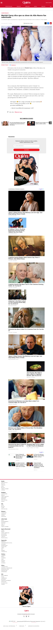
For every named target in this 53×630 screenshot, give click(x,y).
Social (2, 576)
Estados (3, 560)
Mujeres (3, 511)
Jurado (2, 501)
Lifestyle (3, 536)
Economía (3, 544)
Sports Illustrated (5, 529)
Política (3, 554)
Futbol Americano (5, 532)
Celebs (2, 507)
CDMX (2, 559)
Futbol (2, 530)
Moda (35, 6)
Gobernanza (4, 578)
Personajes (3, 497)
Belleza (43, 6)
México (2, 556)
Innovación (3, 581)
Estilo (2, 520)
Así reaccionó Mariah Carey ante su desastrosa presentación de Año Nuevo (17, 124)
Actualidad (3, 512)
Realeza (19, 6)
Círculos (27, 6)
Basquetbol (4, 534)
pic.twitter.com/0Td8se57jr (16, 105)
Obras (2, 547)
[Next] (50, 122)
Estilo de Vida (4, 500)
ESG (2, 574)
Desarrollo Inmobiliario (6, 567)
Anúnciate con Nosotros (33, 626)
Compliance (21, 626)
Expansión (4, 540)
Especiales (3, 516)
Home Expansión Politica (6, 542)
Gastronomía (4, 493)
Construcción (4, 566)
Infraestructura (5, 569)
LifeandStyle (4, 551)
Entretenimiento (4, 521)
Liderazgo (3, 513)
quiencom (27, 616)
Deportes (3, 522)
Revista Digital (49, 2)
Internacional (4, 545)
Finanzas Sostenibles (6, 580)
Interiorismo (4, 571)
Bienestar (3, 498)
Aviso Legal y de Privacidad (9, 626)
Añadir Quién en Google (29, 23)
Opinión (3, 515)
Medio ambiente (4, 575)
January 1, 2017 (30, 108)
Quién (2, 481)
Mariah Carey (19, 112)
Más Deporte (4, 535)
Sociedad (3, 562)
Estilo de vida (4, 508)
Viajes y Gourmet (5, 488)
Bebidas (3, 495)
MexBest (3, 492)
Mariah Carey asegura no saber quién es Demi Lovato (43, 123)
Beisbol (3, 531)
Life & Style (4, 519)
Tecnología (3, 546)
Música (2, 525)
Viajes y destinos (5, 496)
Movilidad (3, 579)
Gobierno (3, 555)
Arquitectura (4, 570)
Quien (24, 616)
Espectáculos (8, 6)
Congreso (3, 557)
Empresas (3, 541)
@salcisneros (13, 65)
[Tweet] (46, 23)
